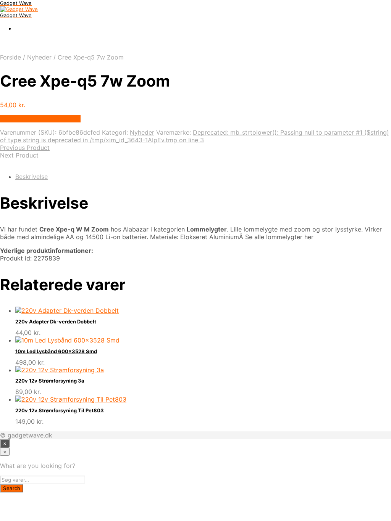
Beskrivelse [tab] (31, 176)
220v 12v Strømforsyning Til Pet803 (59, 410)
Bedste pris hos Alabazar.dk (40, 118)
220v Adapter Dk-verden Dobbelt (55, 321)
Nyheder (39, 57)
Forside (10, 57)
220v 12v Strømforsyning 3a (49, 381)
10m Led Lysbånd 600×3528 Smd (56, 351)
